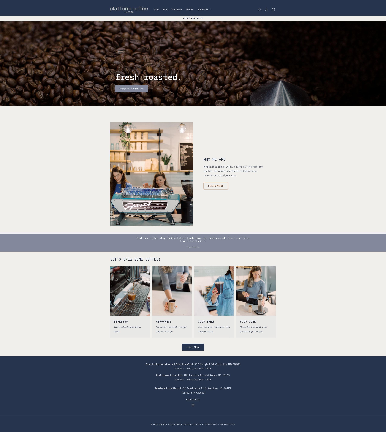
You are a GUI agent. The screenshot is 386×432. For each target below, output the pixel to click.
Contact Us (193, 399)
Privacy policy (210, 424)
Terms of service (227, 424)
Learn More (193, 347)
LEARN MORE (216, 186)
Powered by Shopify (192, 424)
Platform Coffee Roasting (170, 424)
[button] (203, 9)
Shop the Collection (131, 88)
